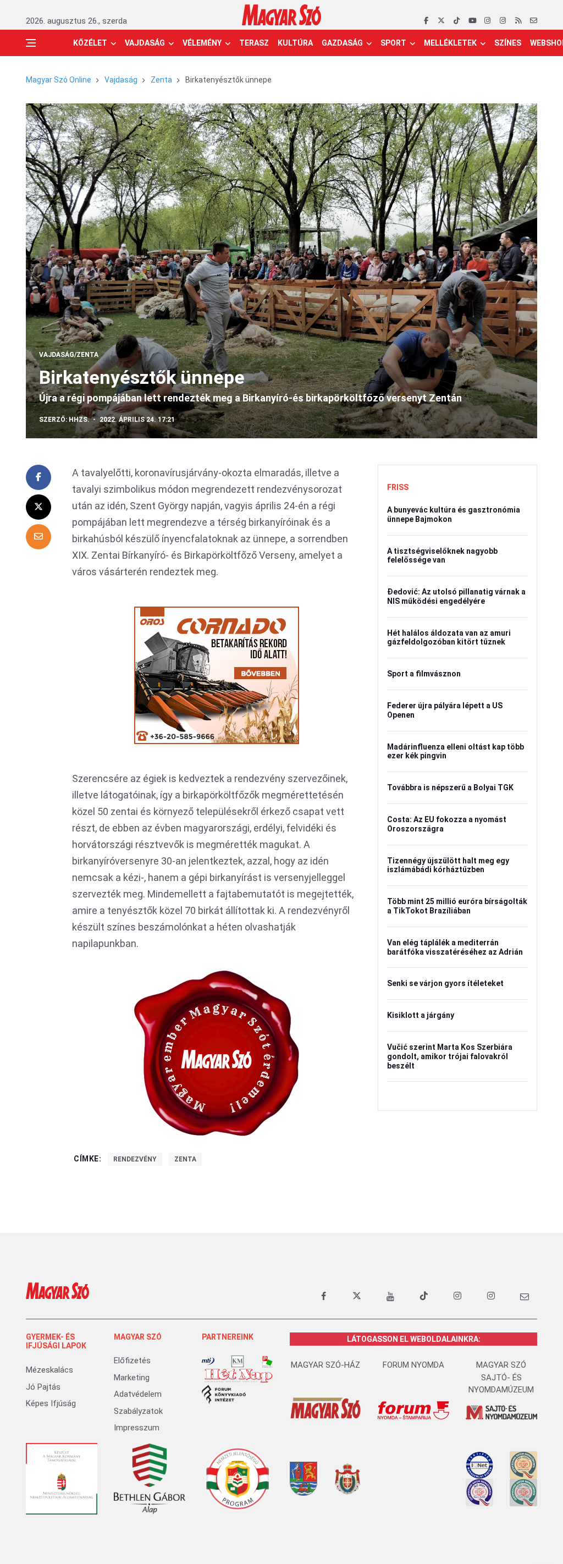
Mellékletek (450, 42)
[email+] (524, 1296)
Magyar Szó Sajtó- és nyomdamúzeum (501, 1377)
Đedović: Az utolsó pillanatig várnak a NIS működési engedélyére (456, 596)
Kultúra (295, 42)
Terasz (254, 42)
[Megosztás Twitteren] (38, 507)
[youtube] (472, 21)
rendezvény (135, 1159)
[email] (533, 21)
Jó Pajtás (43, 1387)
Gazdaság (342, 42)
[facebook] (425, 21)
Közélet (90, 42)
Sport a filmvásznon (424, 673)
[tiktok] (456, 21)
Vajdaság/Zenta (68, 355)
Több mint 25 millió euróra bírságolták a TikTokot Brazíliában (457, 906)
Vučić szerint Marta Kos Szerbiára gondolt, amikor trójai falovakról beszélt (449, 1056)
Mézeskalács (49, 1370)
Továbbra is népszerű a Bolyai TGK (450, 787)
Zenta (161, 79)
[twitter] (441, 21)
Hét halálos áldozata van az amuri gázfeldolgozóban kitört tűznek (449, 638)
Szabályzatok (138, 1411)
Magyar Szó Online (58, 79)
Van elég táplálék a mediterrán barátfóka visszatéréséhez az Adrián (455, 947)
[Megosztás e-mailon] (38, 536)
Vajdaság (145, 42)
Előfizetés (132, 1360)
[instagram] (487, 21)
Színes (507, 42)
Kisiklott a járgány (420, 1015)
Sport (393, 42)
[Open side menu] (31, 42)
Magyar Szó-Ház (325, 1365)
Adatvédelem (138, 1394)
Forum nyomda (413, 1365)
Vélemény (202, 42)
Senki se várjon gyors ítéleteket (445, 983)
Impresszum (136, 1428)
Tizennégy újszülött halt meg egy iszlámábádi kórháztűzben (448, 865)
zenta (185, 1159)
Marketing (132, 1378)
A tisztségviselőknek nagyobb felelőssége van (442, 556)
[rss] (518, 21)
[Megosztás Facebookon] (38, 477)
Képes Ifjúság (51, 1403)
